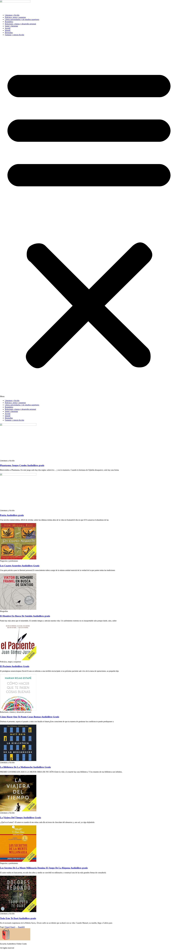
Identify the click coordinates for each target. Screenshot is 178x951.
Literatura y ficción (12, 15)
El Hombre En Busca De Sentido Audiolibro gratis (25, 616)
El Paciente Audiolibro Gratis (14, 666)
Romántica (9, 22)
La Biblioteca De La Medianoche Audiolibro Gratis (25, 767)
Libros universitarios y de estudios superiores (22, 19)
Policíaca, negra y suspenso (15, 17)
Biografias (9, 33)
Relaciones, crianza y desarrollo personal (20, 24)
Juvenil (7, 28)
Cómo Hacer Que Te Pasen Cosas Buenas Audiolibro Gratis (29, 716)
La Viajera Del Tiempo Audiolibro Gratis (20, 817)
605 (21, 927)
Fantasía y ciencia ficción (14, 35)
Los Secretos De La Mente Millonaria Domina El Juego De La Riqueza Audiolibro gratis (44, 868)
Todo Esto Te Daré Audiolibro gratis (18, 918)
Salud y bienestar (11, 26)
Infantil (7, 30)
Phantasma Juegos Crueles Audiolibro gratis (22, 465)
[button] (89, 218)
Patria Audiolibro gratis (12, 515)
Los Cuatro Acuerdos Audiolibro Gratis (19, 565)
